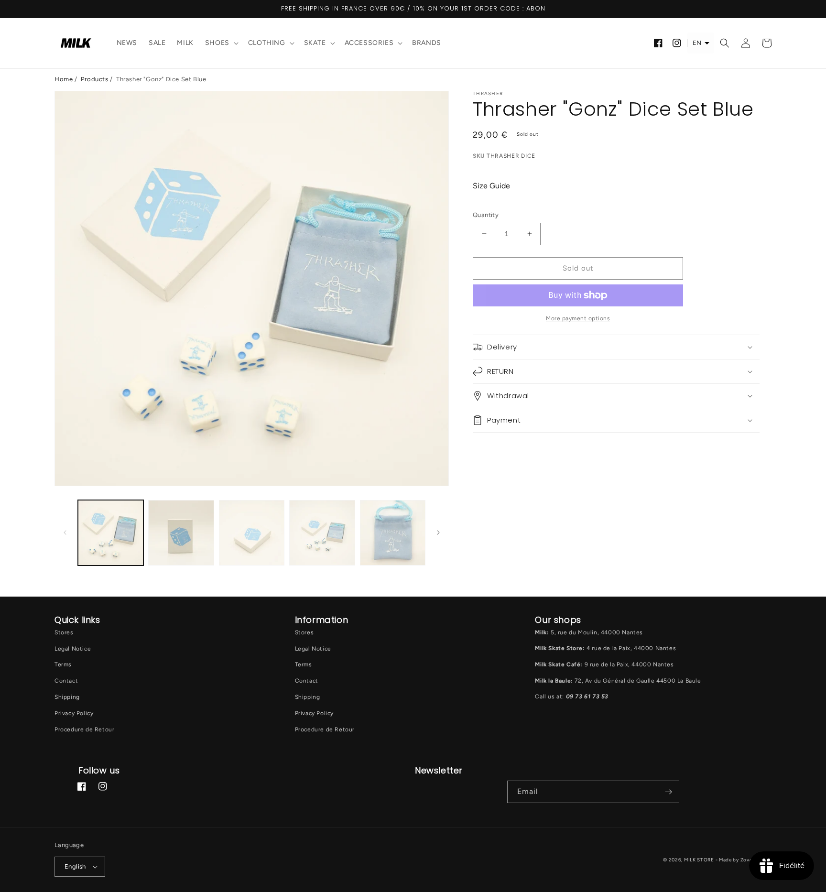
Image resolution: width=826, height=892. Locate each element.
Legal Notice (72, 648)
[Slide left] (65, 532)
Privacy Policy (73, 713)
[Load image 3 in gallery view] (251, 533)
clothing (266, 43)
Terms (63, 664)
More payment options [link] (578, 318)
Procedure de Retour (84, 729)
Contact (66, 680)
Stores (64, 632)
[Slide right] (438, 532)
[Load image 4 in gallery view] (322, 533)
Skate (315, 43)
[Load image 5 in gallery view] (392, 533)
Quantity (486, 214)
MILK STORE (700, 860)
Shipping (67, 697)
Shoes (217, 43)
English (75, 866)
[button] (220, 43)
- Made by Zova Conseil (744, 860)
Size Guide (491, 185)
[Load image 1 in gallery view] (110, 533)
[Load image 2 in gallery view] (181, 533)
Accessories (369, 43)
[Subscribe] (668, 792)
